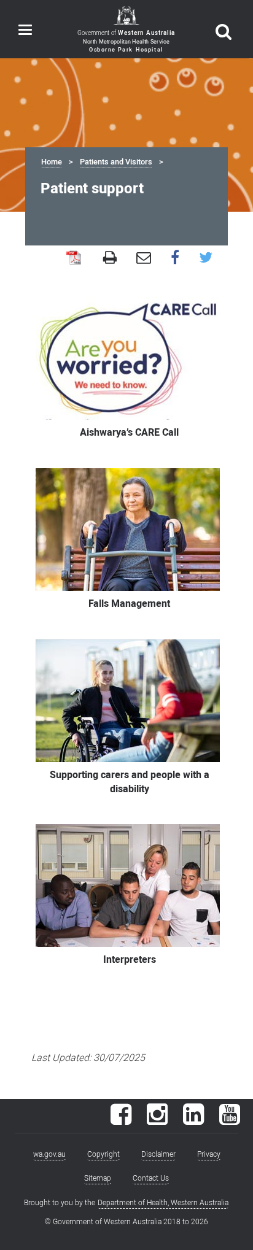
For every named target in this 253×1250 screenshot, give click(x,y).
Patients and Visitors (116, 162)
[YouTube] (230, 1120)
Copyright (103, 1154)
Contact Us (151, 1178)
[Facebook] (121, 1120)
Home (51, 162)
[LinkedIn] (193, 1120)
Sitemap (97, 1178)
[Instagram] (157, 1120)
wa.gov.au (49, 1154)
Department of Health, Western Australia (163, 1202)
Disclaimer (158, 1154)
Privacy (208, 1154)
